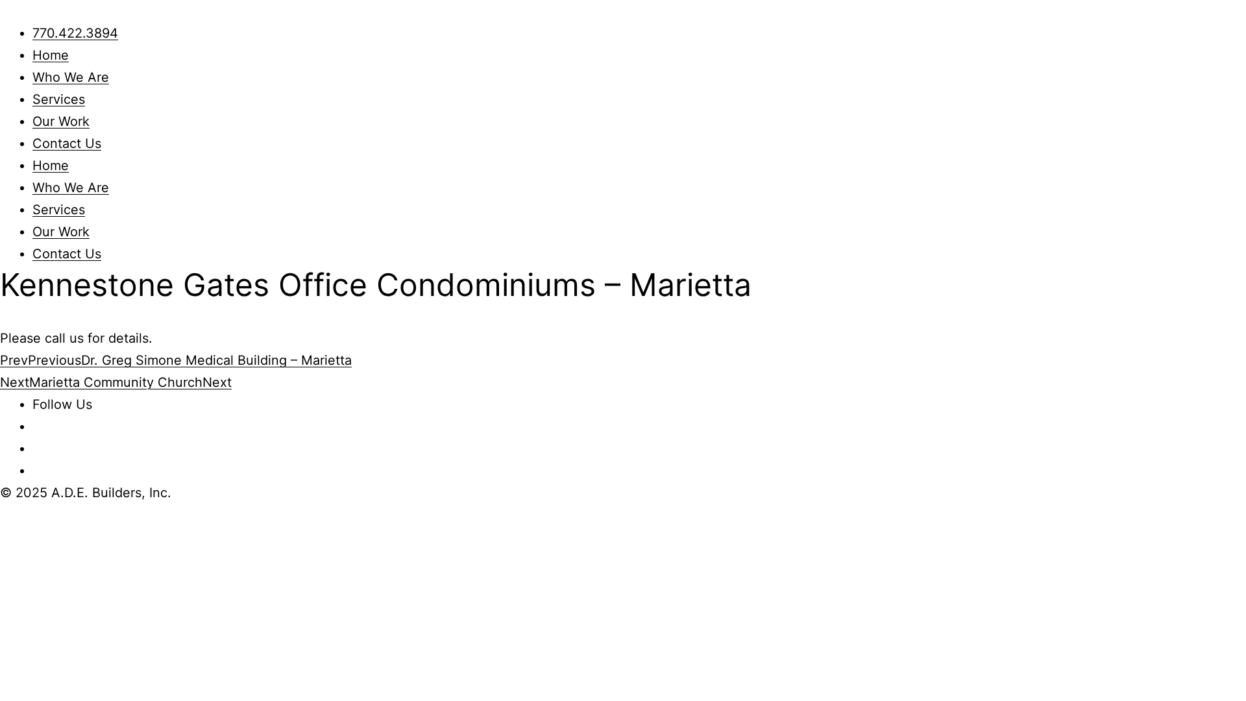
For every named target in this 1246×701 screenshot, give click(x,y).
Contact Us (66, 143)
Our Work (61, 121)
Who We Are (70, 77)
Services (58, 99)
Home (50, 55)
